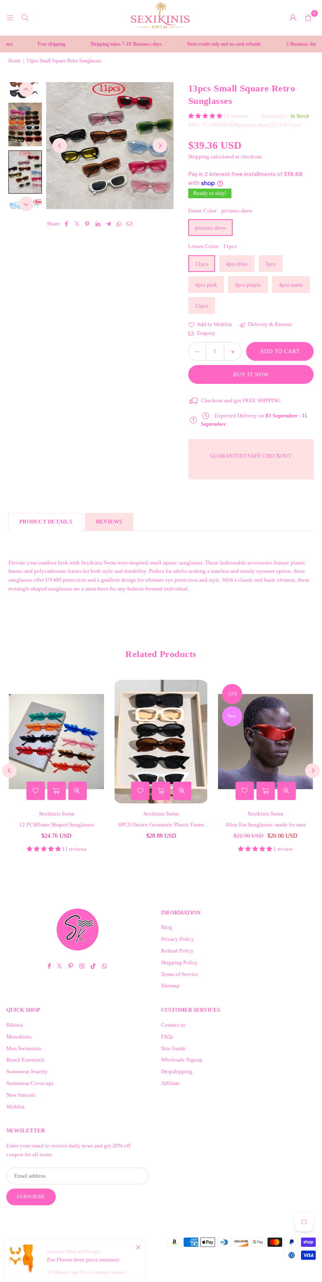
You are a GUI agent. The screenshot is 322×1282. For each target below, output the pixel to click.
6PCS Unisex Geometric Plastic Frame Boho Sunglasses (161, 825)
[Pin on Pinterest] (87, 224)
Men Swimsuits (23, 1048)
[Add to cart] (161, 791)
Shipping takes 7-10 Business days (114, 44)
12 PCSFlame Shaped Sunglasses (56, 824)
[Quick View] (77, 791)
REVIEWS (109, 521)
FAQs (167, 1036)
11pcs (201, 264)
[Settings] (293, 17)
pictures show (210, 228)
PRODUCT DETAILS (45, 521)
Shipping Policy (179, 962)
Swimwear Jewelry (27, 1071)
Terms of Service (179, 974)
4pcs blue (237, 264)
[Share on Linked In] (98, 224)
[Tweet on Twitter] (77, 224)
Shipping (198, 156)
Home (14, 61)
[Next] (160, 145)
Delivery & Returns (269, 324)
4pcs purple (248, 285)
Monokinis (18, 1036)
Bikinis (14, 1025)
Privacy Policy (177, 939)
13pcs (201, 306)
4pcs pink (206, 285)
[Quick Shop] (56, 791)
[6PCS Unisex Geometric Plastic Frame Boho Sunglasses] (160, 742)
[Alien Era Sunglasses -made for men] (265, 742)
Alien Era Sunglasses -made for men (265, 824)
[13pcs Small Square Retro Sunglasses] (25, 124)
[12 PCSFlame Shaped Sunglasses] (56, 742)
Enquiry (206, 333)
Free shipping (40, 44)
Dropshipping (176, 1071)
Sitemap (170, 985)
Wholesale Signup (182, 1060)
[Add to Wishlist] (35, 791)
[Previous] (59, 145)
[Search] (25, 17)
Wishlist (15, 1106)
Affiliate (170, 1083)
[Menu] (10, 17)
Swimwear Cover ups (30, 1083)
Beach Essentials (25, 1060)
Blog (166, 927)
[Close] (138, 1247)
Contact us (173, 1025)
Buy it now (251, 374)
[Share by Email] (129, 224)
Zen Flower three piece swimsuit (83, 1259)
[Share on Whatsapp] (119, 224)
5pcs (270, 264)
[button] (308, 17)
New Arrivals (20, 1095)
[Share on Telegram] (108, 224)
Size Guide (173, 1048)
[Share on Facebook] (66, 224)
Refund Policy (177, 951)
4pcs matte (291, 285)
